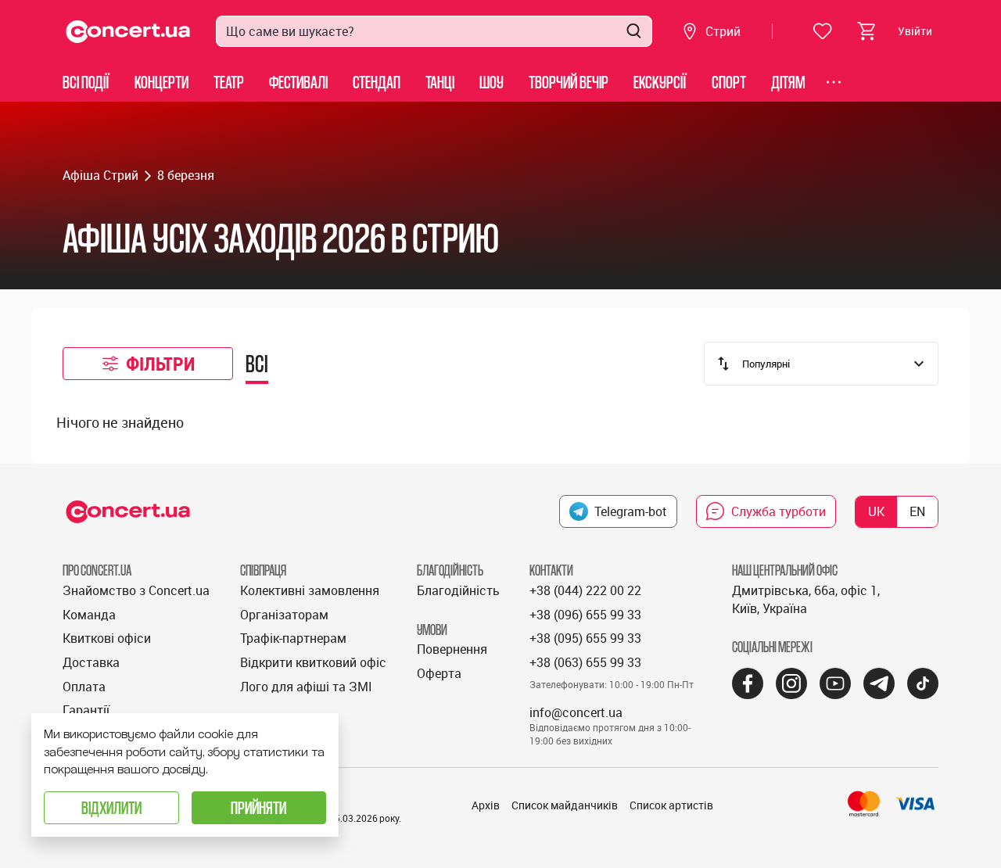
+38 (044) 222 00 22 (585, 590)
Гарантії (86, 710)
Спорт (729, 81)
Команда (89, 614)
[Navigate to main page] (128, 31)
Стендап (376, 81)
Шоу (491, 81)
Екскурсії (660, 81)
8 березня (185, 175)
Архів (486, 805)
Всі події (86, 81)
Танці (439, 81)
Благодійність (458, 590)
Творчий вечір (568, 81)
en (917, 511)
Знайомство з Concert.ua (136, 590)
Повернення (452, 649)
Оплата (84, 686)
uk (876, 511)
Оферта (439, 673)
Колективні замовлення (309, 590)
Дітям (788, 81)
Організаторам (284, 614)
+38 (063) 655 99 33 (585, 662)
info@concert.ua (575, 712)
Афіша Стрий (100, 175)
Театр (228, 81)
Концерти (161, 81)
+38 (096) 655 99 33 (585, 614)
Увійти (915, 30)
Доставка (91, 662)
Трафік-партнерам (293, 638)
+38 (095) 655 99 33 (585, 638)
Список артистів (671, 805)
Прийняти (258, 807)
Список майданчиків (564, 805)
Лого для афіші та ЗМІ (306, 686)
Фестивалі (298, 81)
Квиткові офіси (107, 638)
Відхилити (111, 807)
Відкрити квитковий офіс (313, 662)
